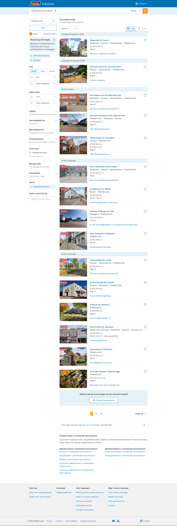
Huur (43, 72)
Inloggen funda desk (84, 510)
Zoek (43, 28)
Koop (34, 72)
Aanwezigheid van (37, 121)
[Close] (144, 425)
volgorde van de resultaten (89, 425)
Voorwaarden (71, 521)
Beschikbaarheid (41, 131)
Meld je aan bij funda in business (90, 492)
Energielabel (36, 174)
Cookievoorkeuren (88, 521)
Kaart (143, 28)
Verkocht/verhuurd (41, 55)
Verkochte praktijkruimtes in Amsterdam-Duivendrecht (77, 464)
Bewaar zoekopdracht (105, 400)
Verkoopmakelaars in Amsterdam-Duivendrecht (125, 455)
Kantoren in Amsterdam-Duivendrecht (76, 452)
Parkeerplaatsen (43, 140)
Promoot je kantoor (84, 501)
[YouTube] (113, 521)
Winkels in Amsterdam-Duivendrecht (75, 459)
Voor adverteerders (116, 501)
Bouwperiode (39, 165)
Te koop (37, 60)
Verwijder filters (50, 34)
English (147, 521)
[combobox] (78, 10)
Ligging (43, 112)
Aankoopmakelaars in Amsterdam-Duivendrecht (125, 452)
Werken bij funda (115, 497)
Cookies (59, 521)
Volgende (139, 413)
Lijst (133, 28)
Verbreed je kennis (84, 505)
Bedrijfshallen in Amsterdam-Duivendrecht (77, 455)
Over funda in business (118, 492)
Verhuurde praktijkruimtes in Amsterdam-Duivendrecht (77, 471)
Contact (111, 505)
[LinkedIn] (118, 521)
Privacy (50, 521)
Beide (52, 72)
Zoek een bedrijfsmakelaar (40, 492)
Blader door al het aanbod (40, 497)
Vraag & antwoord (63, 492)
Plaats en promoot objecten (87, 497)
